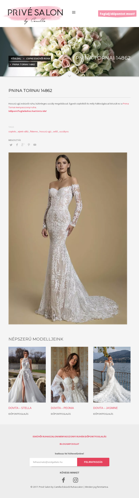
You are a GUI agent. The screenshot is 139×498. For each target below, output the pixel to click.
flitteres (34, 131)
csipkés (12, 131)
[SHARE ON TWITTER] (11, 144)
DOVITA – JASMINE (105, 408)
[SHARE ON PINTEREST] (28, 144)
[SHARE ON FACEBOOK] (16, 144)
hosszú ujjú (45, 131)
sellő (55, 131)
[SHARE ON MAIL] (34, 144)
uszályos (64, 131)
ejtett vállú (23, 131)
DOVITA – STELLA (20, 408)
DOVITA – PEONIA (62, 408)
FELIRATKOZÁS (93, 462)
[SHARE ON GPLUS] (22, 144)
